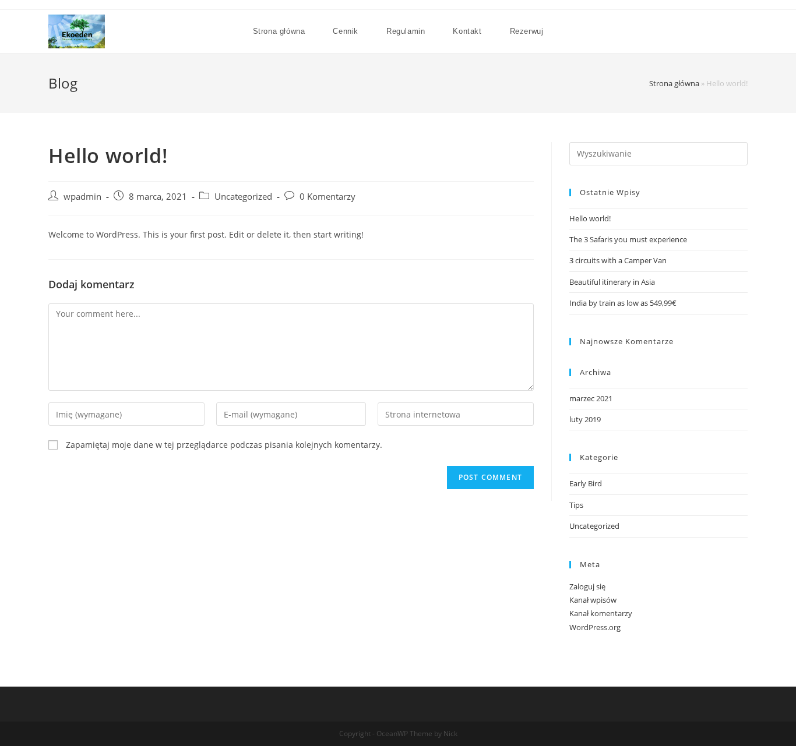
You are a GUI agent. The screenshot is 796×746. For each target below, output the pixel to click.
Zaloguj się (587, 586)
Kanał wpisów (593, 600)
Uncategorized (243, 196)
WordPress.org (595, 627)
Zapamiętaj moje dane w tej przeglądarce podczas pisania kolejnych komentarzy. (224, 444)
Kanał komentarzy (600, 613)
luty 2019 (585, 419)
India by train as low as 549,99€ (623, 303)
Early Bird (585, 483)
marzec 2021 (590, 398)
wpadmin (82, 196)
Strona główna (674, 83)
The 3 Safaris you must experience (628, 239)
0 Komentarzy (327, 196)
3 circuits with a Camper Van (618, 260)
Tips (576, 505)
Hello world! (590, 218)
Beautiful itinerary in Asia (612, 282)
